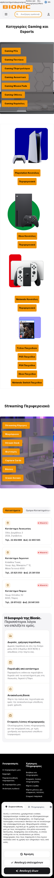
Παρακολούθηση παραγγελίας (10, 779)
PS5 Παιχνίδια (27, 356)
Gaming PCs (11, 51)
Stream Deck (12, 443)
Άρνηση (29, 854)
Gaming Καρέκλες (15, 103)
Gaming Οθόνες (13, 94)
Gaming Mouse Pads (16, 86)
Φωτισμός (11, 451)
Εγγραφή (6, 774)
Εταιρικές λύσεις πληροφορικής (33, 780)
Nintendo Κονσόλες (27, 299)
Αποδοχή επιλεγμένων (28, 862)
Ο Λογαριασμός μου (11, 770)
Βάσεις (9, 469)
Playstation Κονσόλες (27, 172)
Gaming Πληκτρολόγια (17, 68)
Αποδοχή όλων (28, 870)
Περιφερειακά (27, 181)
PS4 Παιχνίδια (27, 365)
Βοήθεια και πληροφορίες (32, 773)
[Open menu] (6, 14)
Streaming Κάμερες (16, 425)
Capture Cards (13, 460)
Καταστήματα (9, 2)
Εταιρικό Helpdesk (34, 796)
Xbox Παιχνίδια (27, 374)
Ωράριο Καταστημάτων (38, 510)
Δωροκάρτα (20, 2)
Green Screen (13, 478)
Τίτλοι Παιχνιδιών (27, 348)
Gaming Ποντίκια (14, 59)
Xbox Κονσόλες (27, 236)
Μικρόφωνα (12, 434)
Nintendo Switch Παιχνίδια (27, 382)
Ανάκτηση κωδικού (10, 788)
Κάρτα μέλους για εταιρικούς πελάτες (35, 791)
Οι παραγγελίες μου (11, 784)
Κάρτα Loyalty (32, 785)
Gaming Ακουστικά (15, 77)
